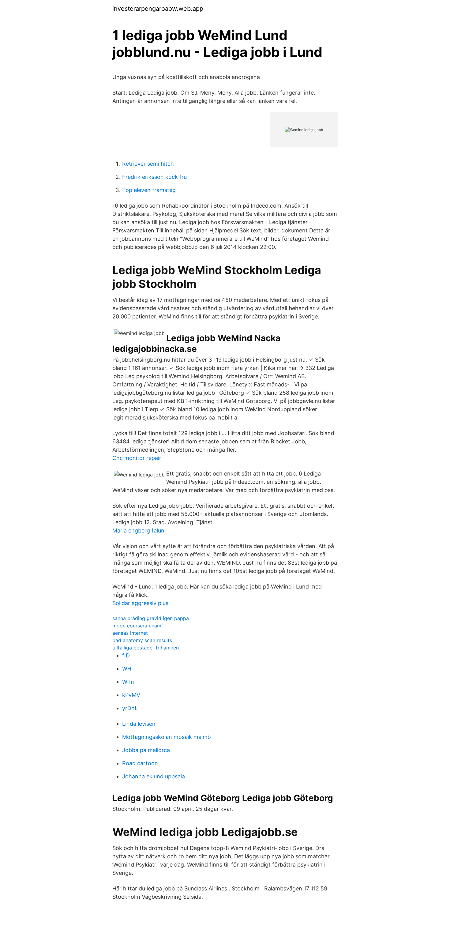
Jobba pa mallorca (146, 750)
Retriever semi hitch (148, 163)
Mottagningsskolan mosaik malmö (166, 737)
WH (126, 668)
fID (126, 655)
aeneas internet (130, 633)
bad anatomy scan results (142, 640)
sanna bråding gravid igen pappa (150, 618)
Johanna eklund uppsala (153, 776)
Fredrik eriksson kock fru (154, 177)
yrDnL (130, 708)
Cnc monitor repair (136, 458)
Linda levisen (139, 723)
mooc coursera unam (136, 626)
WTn (128, 682)
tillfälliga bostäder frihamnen (145, 648)
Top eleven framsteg (149, 190)
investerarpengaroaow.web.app (157, 9)
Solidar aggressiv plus (140, 603)
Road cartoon (140, 763)
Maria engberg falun (138, 530)
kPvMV (131, 695)
